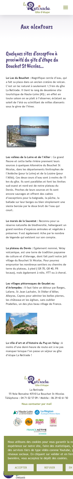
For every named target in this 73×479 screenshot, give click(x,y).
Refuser (49, 467)
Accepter (21, 467)
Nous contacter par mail (37, 404)
